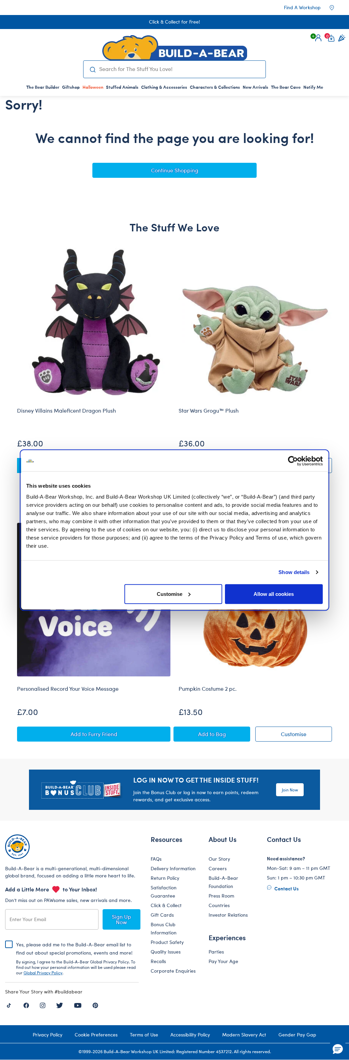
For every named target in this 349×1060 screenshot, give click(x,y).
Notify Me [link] (313, 87)
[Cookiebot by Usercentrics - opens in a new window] (293, 461)
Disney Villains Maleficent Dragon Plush (66, 410)
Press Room (221, 895)
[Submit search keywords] (93, 69)
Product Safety (167, 942)
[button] (318, 38)
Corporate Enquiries (173, 971)
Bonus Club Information (164, 928)
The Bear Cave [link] (286, 87)
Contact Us (286, 888)
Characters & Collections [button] (215, 87)
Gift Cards (162, 915)
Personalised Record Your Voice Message (68, 688)
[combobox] (179, 69)
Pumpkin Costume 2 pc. (208, 688)
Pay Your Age (223, 961)
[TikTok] (9, 1005)
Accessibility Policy (190, 1034)
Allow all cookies (274, 594)
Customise (169, 594)
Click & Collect (166, 905)
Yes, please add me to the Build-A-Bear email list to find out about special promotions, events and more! (76, 958)
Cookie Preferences (96, 1034)
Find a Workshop (302, 7)
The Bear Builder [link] (42, 87)
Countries (219, 905)
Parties (216, 951)
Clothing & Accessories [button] (164, 87)
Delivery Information (173, 868)
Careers (218, 868)
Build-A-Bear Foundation (223, 882)
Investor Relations (228, 915)
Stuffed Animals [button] (122, 87)
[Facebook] (26, 1005)
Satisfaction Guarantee (164, 891)
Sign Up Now (121, 919)
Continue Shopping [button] (174, 170)
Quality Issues (166, 951)
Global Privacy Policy (43, 972)
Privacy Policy (47, 1034)
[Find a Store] (336, 7)
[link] (92, 87)
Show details (293, 572)
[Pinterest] (95, 1005)
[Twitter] (59, 1005)
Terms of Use (144, 1034)
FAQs (156, 859)
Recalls (158, 961)
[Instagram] (42, 1005)
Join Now (290, 789)
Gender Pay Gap (297, 1034)
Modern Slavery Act (244, 1034)
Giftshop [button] (71, 87)
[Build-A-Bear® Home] (174, 47)
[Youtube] (77, 1005)
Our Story (219, 859)
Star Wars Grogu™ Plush (209, 410)
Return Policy (165, 878)
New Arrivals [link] (255, 87)
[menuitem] (43, 87)
